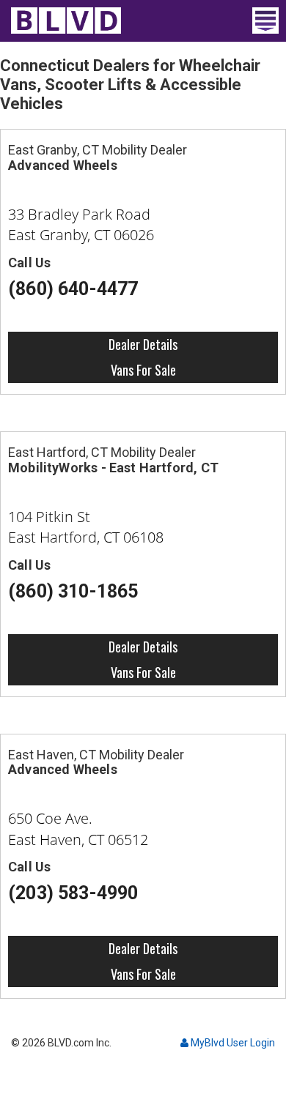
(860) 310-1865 (73, 591)
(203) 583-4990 (73, 893)
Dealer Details (143, 344)
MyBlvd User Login (231, 1043)
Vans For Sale (143, 369)
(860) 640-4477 (73, 288)
